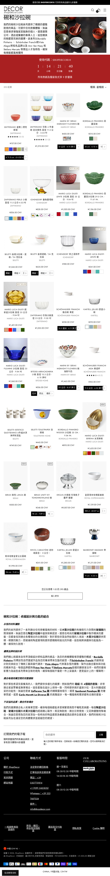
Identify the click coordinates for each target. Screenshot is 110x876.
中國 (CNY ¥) (12, 848)
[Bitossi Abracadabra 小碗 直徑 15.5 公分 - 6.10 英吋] (42, 353)
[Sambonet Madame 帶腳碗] (94, 534)
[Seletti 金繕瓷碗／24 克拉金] (42, 238)
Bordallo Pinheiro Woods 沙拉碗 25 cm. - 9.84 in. (68, 432)
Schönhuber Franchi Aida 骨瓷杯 (94, 367)
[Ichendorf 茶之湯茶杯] (68, 238)
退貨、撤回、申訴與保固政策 (33, 828)
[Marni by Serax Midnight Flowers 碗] (68, 105)
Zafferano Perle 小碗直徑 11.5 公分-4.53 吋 (15, 201)
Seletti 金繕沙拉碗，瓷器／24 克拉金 (16, 256)
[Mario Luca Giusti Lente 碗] (94, 238)
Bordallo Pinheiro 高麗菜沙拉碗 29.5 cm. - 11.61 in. (94, 196)
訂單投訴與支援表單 (40, 772)
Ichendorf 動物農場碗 (42, 199)
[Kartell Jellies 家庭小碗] (94, 294)
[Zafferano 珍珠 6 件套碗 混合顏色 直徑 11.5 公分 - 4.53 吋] (42, 108)
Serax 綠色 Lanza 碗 (15, 494)
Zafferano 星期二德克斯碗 (15, 128)
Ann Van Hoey (43, 667)
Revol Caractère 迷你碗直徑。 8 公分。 (41, 551)
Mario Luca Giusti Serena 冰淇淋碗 (94, 437)
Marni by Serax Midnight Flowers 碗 (68, 122)
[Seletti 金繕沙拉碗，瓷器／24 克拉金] (16, 239)
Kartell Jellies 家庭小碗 (94, 311)
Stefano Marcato (63, 667)
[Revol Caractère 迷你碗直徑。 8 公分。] (42, 534)
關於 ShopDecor (11, 767)
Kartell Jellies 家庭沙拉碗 (68, 551)
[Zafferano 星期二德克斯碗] (16, 108)
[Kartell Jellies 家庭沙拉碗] (68, 534)
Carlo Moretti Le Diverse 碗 (34, 694)
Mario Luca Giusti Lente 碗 (94, 255)
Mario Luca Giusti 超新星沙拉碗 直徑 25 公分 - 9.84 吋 (15, 312)
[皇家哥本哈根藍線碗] (94, 476)
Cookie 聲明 (99, 828)
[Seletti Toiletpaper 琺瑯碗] (42, 414)
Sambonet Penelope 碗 (87, 691)
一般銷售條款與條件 (11, 828)
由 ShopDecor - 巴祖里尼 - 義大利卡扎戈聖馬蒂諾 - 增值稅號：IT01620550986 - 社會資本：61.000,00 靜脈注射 (49, 856)
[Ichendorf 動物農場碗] (42, 181)
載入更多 (55, 596)
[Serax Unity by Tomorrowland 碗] (42, 476)
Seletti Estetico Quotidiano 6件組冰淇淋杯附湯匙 (15, 432)
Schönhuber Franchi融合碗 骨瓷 (68, 311)
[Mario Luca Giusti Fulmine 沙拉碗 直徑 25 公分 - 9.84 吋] (16, 350)
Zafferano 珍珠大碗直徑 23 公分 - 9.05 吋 (41, 317)
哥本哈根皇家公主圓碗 (15, 556)
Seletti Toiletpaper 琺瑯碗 (42, 431)
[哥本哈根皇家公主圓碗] (16, 537)
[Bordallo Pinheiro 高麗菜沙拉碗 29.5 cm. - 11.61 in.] (94, 178)
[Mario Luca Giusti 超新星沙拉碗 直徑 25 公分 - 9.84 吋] (16, 294)
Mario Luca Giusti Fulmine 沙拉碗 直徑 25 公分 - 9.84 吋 (15, 368)
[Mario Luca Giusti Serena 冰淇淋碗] (94, 417)
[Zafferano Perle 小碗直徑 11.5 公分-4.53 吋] (16, 181)
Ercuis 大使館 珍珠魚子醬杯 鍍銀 (68, 496)
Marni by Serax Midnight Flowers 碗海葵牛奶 (68, 368)
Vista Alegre (52, 664)
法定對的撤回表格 (39, 767)
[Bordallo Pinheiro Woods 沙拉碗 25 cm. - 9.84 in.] (68, 414)
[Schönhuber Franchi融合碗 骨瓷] (68, 294)
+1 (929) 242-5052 (39, 788)
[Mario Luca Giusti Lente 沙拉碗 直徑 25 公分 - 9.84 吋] (68, 178)
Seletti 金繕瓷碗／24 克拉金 (42, 255)
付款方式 (8, 772)
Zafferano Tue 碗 (40, 691)
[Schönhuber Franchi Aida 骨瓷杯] (94, 350)
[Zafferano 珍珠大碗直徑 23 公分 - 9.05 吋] (42, 297)
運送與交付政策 (55, 828)
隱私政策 (76, 828)
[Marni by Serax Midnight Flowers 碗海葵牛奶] (68, 350)
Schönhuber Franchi (83, 660)
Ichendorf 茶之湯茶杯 (68, 254)
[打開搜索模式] (93, 10)
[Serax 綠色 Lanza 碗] (16, 476)
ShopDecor (19, 853)
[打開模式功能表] (105, 10)
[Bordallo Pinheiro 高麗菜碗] (94, 105)
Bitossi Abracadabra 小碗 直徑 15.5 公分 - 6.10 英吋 (42, 374)
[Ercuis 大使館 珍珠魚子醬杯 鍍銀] (68, 476)
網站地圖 (8, 782)
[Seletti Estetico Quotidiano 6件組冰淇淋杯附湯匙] (16, 414)
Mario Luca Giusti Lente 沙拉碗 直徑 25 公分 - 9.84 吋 (68, 196)
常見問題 (8, 777)
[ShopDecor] (14, 10)
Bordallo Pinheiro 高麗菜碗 (94, 122)
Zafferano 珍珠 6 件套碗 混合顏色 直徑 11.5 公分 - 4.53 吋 (42, 129)
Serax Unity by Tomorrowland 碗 (42, 496)
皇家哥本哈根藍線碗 (94, 494)
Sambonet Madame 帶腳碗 (94, 551)
